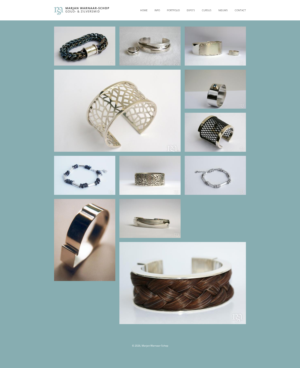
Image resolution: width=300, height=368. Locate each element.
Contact (240, 10)
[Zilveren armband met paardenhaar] (183, 283)
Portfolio (173, 10)
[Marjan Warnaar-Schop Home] (82, 14)
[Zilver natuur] (118, 111)
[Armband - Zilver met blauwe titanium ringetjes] (85, 175)
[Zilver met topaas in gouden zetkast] (216, 89)
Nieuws (223, 10)
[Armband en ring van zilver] (150, 46)
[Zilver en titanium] (150, 175)
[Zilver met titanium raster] (216, 132)
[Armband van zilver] (150, 218)
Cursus (206, 10)
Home (144, 10)
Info (157, 10)
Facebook (145, 340)
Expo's (191, 10)
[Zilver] (216, 175)
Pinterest (154, 340)
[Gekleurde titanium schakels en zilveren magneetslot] (85, 46)
